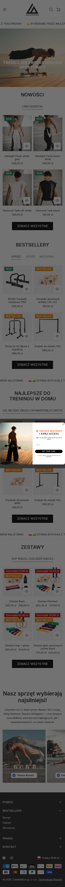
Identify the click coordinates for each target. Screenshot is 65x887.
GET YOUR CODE (48, 451)
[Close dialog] (63, 424)
